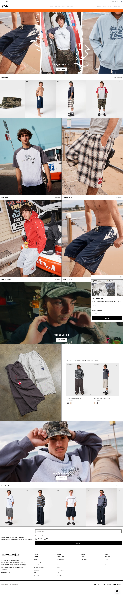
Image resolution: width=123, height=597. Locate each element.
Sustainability (60, 559)
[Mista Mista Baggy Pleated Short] (105, 379)
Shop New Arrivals (117, 77)
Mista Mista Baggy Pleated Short (102, 398)
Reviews (59, 562)
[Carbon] (68, 403)
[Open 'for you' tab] (117, 591)
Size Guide (36, 570)
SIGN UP (78, 543)
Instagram (107, 556)
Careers (59, 564)
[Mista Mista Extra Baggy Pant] (79, 379)
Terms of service (14, 584)
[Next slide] (121, 10)
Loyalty (83, 556)
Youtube (107, 562)
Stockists (59, 575)
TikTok (106, 559)
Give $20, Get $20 (85, 562)
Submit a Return (38, 564)
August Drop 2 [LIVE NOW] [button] (61, 10)
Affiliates (59, 572)
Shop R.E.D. (119, 486)
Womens (57, 6)
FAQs (35, 572)
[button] (90, 365)
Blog (58, 567)
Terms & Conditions (38, 567)
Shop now (61, 69)
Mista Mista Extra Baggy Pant (74, 398)
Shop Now (57, 197)
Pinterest (107, 564)
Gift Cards (36, 575)
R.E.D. (63, 6)
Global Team (60, 556)
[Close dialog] (121, 277)
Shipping (36, 559)
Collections (70, 6)
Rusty (7, 1)
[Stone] (71, 403)
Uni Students (60, 570)
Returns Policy (37, 562)
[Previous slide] (2, 10)
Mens (51, 6)
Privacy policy (4, 584)
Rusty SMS (84, 559)
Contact (36, 556)
